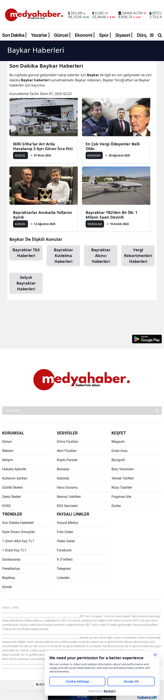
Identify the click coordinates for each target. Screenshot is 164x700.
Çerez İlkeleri (11, 497)
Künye (7, 442)
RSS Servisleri (67, 506)
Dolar (76, 13)
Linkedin (63, 578)
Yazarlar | (40, 35)
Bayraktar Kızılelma (63, 255)
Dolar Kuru (119, 451)
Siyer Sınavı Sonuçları (18, 532)
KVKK (6, 506)
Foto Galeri (65, 532)
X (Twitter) (65, 559)
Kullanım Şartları (14, 478)
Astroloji (63, 478)
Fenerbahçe (11, 569)
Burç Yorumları (122, 469)
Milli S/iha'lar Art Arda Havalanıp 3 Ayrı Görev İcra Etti (43, 146)
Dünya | (144, 35)
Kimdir (7, 587)
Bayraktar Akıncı (100, 255)
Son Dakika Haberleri (18, 523)
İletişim (7, 460)
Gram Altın (132, 13)
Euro (99, 13)
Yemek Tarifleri (122, 478)
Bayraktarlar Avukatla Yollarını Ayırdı (42, 214)
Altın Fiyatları (67, 451)
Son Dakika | (14, 35)
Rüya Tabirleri (121, 487)
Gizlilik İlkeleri (12, 487)
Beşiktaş (8, 578)
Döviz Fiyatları (67, 442)
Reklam (7, 451)
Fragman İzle (121, 497)
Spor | (105, 35)
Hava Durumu (67, 487)
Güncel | (62, 35)
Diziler (116, 506)
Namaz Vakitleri (69, 497)
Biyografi (118, 460)
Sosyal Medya (67, 523)
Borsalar (63, 469)
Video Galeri (66, 541)
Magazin (118, 442)
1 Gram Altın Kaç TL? (18, 541)
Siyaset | (124, 35)
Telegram (64, 569)
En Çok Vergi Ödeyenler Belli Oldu (113, 146)
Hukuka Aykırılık (14, 469)
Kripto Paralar (67, 460)
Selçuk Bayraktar (26, 283)
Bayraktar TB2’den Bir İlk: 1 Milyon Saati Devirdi (111, 214)
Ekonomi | (85, 35)
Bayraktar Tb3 (26, 252)
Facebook (64, 550)
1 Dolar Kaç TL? (14, 550)
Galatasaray (11, 559)
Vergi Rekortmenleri (138, 255)
